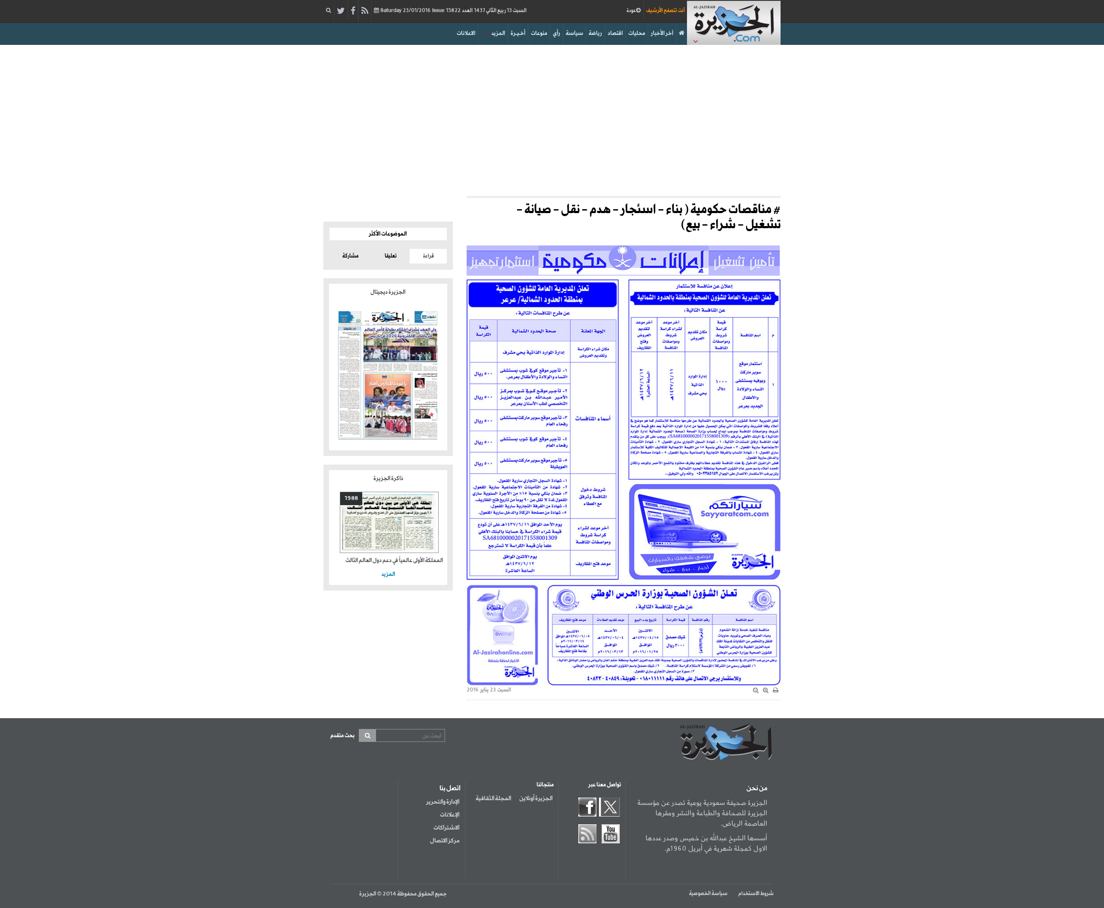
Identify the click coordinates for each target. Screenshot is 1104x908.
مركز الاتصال (444, 841)
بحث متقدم (342, 735)
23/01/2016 (453, 10)
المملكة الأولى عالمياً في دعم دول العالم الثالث (394, 560)
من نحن (756, 788)
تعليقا (391, 256)
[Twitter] (341, 11)
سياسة (574, 33)
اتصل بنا (450, 788)
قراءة (428, 256)
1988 (351, 498)
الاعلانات (466, 33)
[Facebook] (353, 11)
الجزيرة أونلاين (535, 798)
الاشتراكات (446, 828)
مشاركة (350, 256)
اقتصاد (615, 33)
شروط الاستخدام (756, 893)
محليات (636, 33)
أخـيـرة (518, 33)
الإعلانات (449, 815)
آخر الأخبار (662, 33)
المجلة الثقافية (493, 798)
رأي (556, 33)
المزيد (498, 33)
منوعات (539, 33)
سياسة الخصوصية (708, 893)
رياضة (595, 33)
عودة (631, 10)
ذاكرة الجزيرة (388, 478)
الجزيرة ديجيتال (388, 292)
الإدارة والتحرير (442, 802)
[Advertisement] (552, 118)
